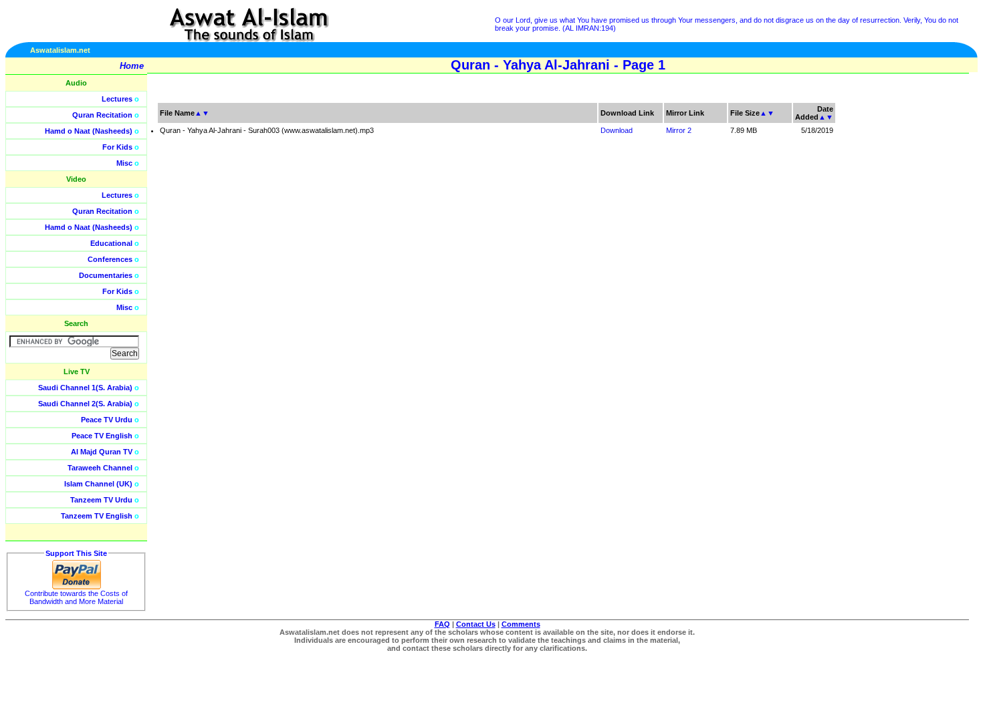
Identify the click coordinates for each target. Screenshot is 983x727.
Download (616, 130)
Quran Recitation (102, 115)
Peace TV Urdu (106, 420)
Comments (521, 624)
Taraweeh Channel (100, 468)
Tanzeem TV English (96, 516)
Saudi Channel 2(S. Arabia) (85, 404)
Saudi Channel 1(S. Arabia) (85, 388)
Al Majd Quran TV (101, 452)
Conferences (110, 259)
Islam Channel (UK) (98, 484)
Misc (124, 163)
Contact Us (476, 624)
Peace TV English (102, 436)
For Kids (117, 147)
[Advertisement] (919, 300)
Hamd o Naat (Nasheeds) (88, 131)
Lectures (117, 99)
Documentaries (105, 275)
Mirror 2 (678, 130)
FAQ (442, 624)
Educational (111, 243)
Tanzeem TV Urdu (101, 500)
